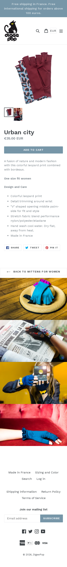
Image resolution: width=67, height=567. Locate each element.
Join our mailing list (33, 509)
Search (27, 479)
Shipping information (22, 491)
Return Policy (50, 491)
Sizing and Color (47, 472)
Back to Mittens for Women (36, 271)
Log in (40, 479)
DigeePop (38, 554)
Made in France (19, 472)
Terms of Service (34, 498)
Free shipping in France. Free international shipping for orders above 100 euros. (33, 8)
